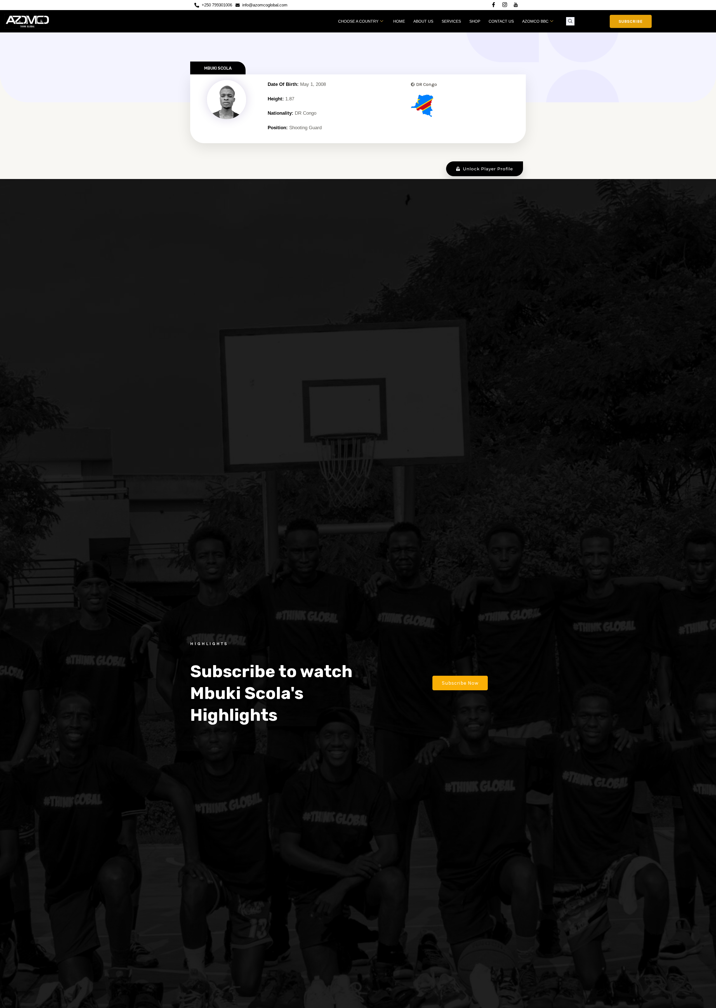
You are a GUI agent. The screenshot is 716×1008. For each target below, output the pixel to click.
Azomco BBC (535, 21)
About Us (423, 21)
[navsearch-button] (570, 21)
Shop (474, 21)
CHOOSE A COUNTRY (358, 21)
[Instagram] (504, 5)
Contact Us (501, 21)
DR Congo (426, 84)
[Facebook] (493, 5)
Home (399, 21)
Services (451, 21)
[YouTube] (516, 5)
